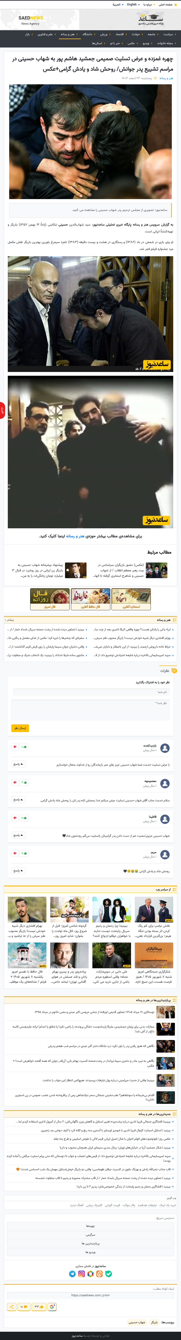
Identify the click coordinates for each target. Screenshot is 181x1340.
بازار (27, 34)
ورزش (104, 34)
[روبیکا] (90, 1274)
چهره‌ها (90, 1226)
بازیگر (154, 1322)
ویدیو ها (90, 1252)
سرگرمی (90, 1234)
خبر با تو (115, 43)
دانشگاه (88, 34)
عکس (132, 43)
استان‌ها (97, 43)
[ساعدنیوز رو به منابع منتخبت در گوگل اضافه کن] (51, 1307)
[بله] (108, 1274)
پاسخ (16, 764)
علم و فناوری (45, 34)
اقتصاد (120, 34)
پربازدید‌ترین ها (90, 1243)
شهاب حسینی (137, 1322)
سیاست (169, 34)
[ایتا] (99, 1274)
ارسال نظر (20, 728)
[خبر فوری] (2, 410)
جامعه (152, 34)
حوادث (136, 34)
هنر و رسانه (68, 34)
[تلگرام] (72, 1274)
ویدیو (146, 43)
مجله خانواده (165, 43)
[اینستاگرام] (81, 1274)
